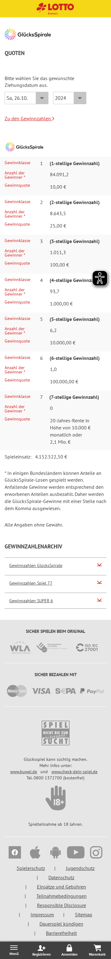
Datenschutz (61, 877)
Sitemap (83, 914)
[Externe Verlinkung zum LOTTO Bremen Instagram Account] (96, 853)
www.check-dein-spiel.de (74, 771)
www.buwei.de (23, 771)
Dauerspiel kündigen (61, 924)
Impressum (42, 914)
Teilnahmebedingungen (61, 896)
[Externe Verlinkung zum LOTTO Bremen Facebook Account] (15, 853)
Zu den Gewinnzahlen (28, 118)
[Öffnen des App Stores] (35, 853)
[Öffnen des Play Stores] (55, 853)
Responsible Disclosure (61, 905)
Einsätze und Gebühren (61, 887)
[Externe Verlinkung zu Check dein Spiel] (55, 798)
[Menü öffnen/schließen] (14, 950)
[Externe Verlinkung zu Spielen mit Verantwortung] (55, 733)
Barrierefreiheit (61, 933)
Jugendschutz (80, 868)
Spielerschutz (31, 868)
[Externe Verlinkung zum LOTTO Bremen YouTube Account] (76, 853)
